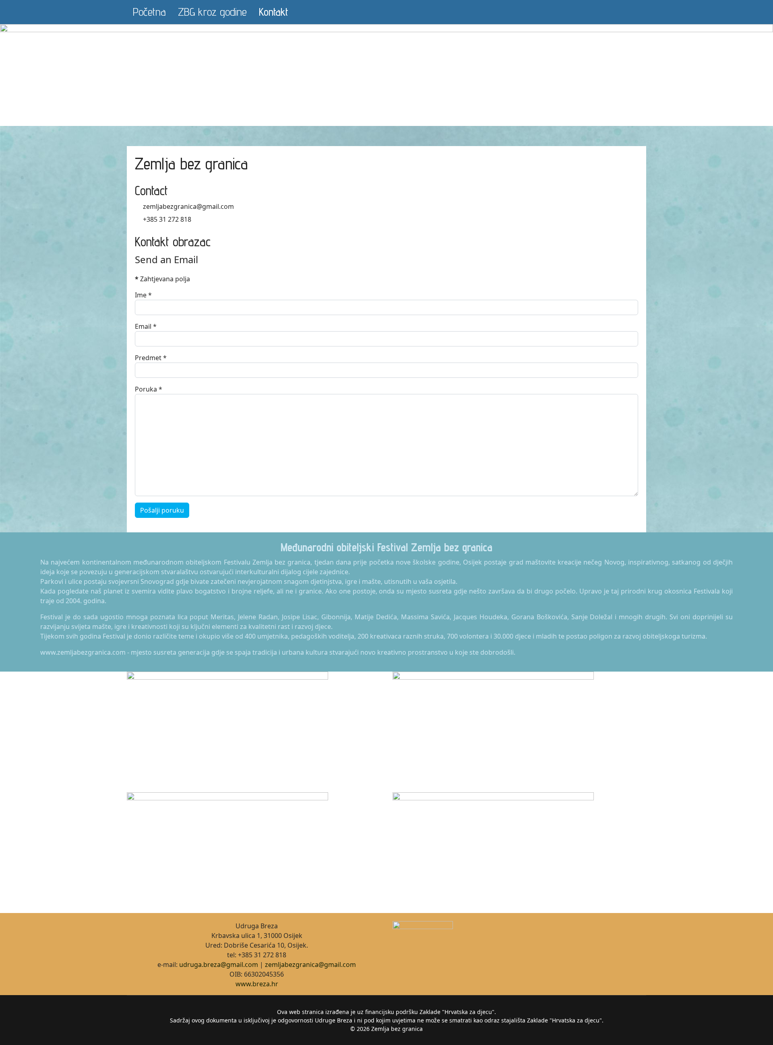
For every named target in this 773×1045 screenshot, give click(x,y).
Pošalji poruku (162, 510)
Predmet (151, 357)
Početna (149, 11)
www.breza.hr (257, 983)
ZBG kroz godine (212, 11)
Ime (143, 295)
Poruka (148, 389)
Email (146, 326)
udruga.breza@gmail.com (218, 964)
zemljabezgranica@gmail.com (310, 964)
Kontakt (273, 11)
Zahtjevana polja (162, 278)
